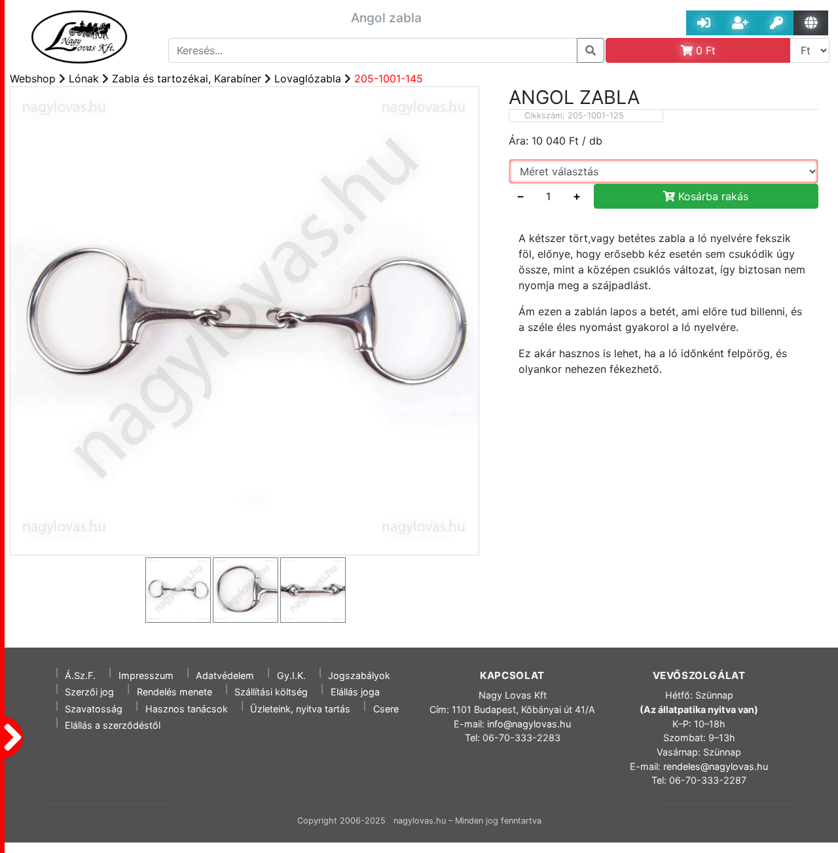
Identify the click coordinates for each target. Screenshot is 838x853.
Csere (386, 708)
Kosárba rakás (711, 196)
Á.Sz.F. (80, 675)
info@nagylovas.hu (529, 723)
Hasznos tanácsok (186, 708)
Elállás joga (355, 691)
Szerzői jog (89, 691)
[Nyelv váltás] (810, 22)
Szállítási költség (271, 691)
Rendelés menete (174, 691)
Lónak (84, 78)
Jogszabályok (359, 675)
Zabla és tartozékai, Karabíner (186, 78)
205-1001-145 (388, 78)
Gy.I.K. (291, 675)
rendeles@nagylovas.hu (715, 766)
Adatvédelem (225, 675)
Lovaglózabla (307, 78)
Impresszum (145, 675)
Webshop (33, 78)
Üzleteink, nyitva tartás (300, 708)
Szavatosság (93, 708)
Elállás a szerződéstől (112, 725)
